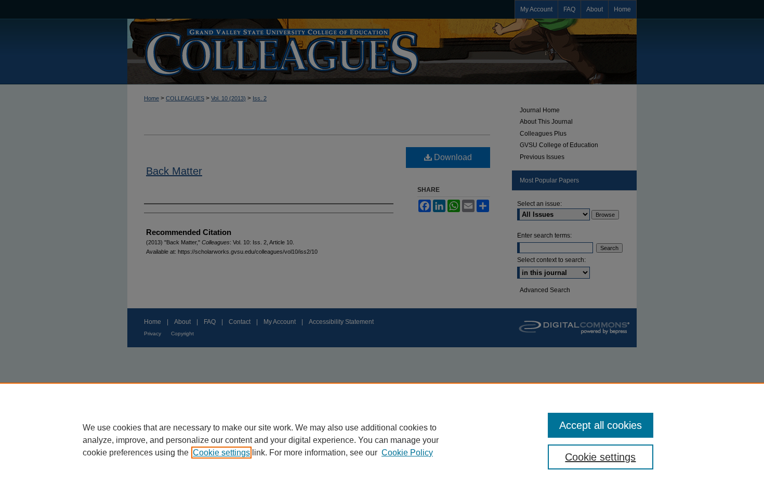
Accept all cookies (600, 425)
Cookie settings (221, 452)
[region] (382, 440)
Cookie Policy (407, 452)
